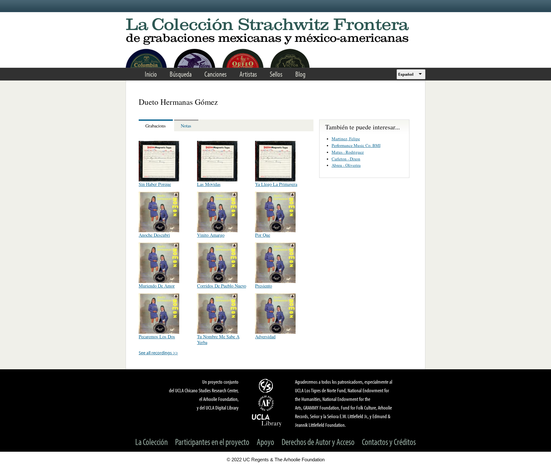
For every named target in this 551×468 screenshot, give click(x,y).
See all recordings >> (158, 352)
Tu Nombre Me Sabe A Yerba (218, 339)
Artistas (248, 74)
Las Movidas (209, 184)
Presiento (263, 286)
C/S (267, 385)
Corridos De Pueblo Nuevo (221, 286)
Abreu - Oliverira (346, 165)
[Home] (275, 32)
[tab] (156, 125)
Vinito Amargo (210, 235)
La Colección (151, 441)
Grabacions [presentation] (155, 126)
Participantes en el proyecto (212, 441)
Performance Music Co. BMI (356, 145)
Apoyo (265, 441)
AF (267, 403)
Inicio (151, 74)
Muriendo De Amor (157, 286)
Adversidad (265, 337)
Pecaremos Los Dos (157, 337)
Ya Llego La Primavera (276, 184)
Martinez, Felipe (346, 139)
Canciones (215, 74)
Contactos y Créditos (389, 441)
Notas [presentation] (186, 126)
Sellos (276, 74)
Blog (300, 74)
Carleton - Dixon (346, 159)
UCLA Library (267, 420)
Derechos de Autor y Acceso (318, 441)
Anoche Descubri (154, 235)
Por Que (262, 235)
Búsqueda (181, 74)
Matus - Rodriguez (348, 152)
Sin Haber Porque (155, 184)
